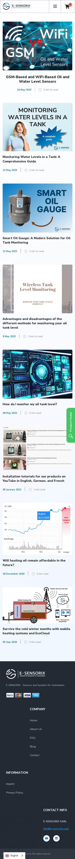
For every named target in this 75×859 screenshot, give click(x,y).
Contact (34, 755)
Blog (33, 746)
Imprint (10, 784)
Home (33, 720)
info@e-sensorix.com (56, 828)
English (14, 855)
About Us (36, 729)
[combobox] (14, 855)
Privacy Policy (14, 792)
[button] (55, 6)
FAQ (32, 738)
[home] (26, 6)
